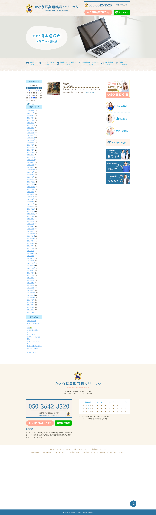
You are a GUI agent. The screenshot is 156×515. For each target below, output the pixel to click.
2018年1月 (30, 290)
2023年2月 (30, 165)
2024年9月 (30, 142)
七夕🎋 (29, 328)
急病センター (31, 353)
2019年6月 (30, 248)
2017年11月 (31, 295)
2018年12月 (31, 263)
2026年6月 (30, 115)
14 (27, 95)
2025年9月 (30, 128)
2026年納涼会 (31, 321)
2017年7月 (30, 305)
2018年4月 (30, 283)
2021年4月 (30, 199)
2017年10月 (31, 297)
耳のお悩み (35, 452)
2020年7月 (30, 221)
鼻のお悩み (47, 452)
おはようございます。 (34, 346)
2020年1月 (30, 231)
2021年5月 (30, 197)
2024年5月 (30, 150)
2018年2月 (30, 288)
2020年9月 (30, 216)
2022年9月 (30, 172)
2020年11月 (31, 211)
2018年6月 (30, 278)
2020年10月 (31, 214)
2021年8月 (30, 189)
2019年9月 (30, 241)
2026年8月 (30, 111)
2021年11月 (31, 184)
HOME (52, 449)
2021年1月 (30, 206)
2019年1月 (30, 261)
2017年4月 (30, 312)
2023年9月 (30, 162)
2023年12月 (31, 157)
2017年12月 (31, 292)
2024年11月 (31, 138)
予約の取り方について (117, 452)
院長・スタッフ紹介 (81, 449)
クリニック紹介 (65, 449)
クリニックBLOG (99, 452)
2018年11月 (31, 265)
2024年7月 (30, 147)
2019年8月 (30, 243)
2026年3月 (30, 118)
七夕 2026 (31, 334)
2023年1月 (30, 167)
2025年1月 (30, 133)
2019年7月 (30, 246)
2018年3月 (30, 285)
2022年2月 (30, 177)
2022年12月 (31, 169)
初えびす (67, 83)
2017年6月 (30, 307)
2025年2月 (30, 130)
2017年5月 (30, 310)
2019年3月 (30, 256)
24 (34, 98)
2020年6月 (30, 224)
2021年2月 (30, 204)
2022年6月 (30, 174)
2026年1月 (30, 123)
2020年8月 (30, 219)
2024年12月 (31, 135)
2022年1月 (30, 179)
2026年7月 (30, 113)
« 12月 (28, 104)
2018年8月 (30, 273)
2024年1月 (30, 155)
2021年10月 (31, 187)
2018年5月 (30, 280)
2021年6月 (30, 194)
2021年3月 (30, 201)
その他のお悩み (74, 452)
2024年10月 (31, 140)
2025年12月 (31, 125)
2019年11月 (31, 236)
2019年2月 (30, 258)
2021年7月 (30, 192)
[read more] (90, 92)
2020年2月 (30, 229)
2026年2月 (30, 120)
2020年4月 (30, 226)
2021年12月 (31, 182)
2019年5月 (30, 251)
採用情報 (86, 452)
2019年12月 (31, 233)
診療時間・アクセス (99, 449)
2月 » (33, 104)
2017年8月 (30, 302)
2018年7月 (30, 275)
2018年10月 (31, 268)
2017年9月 (30, 300)
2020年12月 (31, 209)
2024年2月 (30, 152)
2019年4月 (30, 253)
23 (32, 98)
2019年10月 (31, 238)
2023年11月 (31, 160)
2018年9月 (30, 270)
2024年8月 (30, 145)
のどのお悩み (59, 452)
